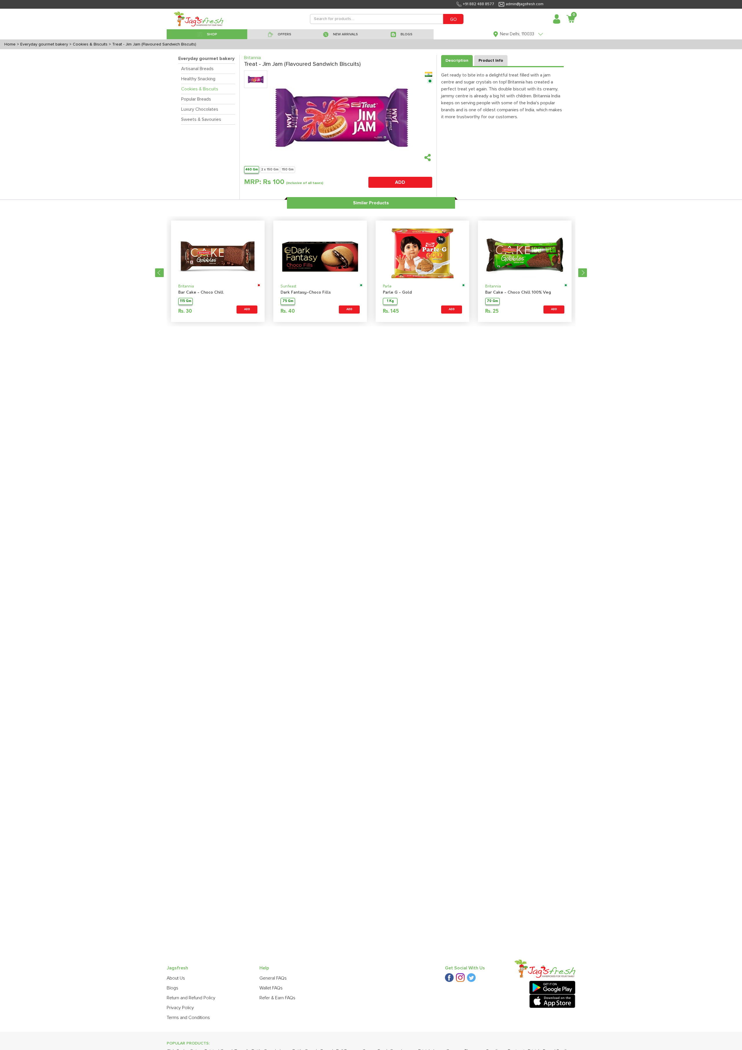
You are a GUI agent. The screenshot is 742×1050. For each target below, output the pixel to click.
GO (453, 19)
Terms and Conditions (188, 1017)
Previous (159, 272)
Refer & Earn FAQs (277, 998)
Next (582, 272)
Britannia (186, 286)
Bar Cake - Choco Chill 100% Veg (518, 292)
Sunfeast (288, 286)
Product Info (491, 61)
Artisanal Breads (197, 68)
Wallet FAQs (271, 988)
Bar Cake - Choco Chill (200, 292)
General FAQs (273, 978)
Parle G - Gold (397, 292)
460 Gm (251, 169)
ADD (400, 182)
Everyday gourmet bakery (206, 58)
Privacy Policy (180, 1007)
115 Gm (185, 301)
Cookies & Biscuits (199, 89)
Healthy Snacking (198, 79)
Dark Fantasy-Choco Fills (306, 292)
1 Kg (390, 301)
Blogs (172, 988)
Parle (387, 286)
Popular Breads (196, 99)
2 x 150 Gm (270, 169)
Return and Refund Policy (191, 998)
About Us (176, 978)
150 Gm (288, 169)
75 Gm (288, 301)
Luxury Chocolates (199, 109)
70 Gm (492, 301)
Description (456, 61)
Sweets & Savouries (201, 119)
